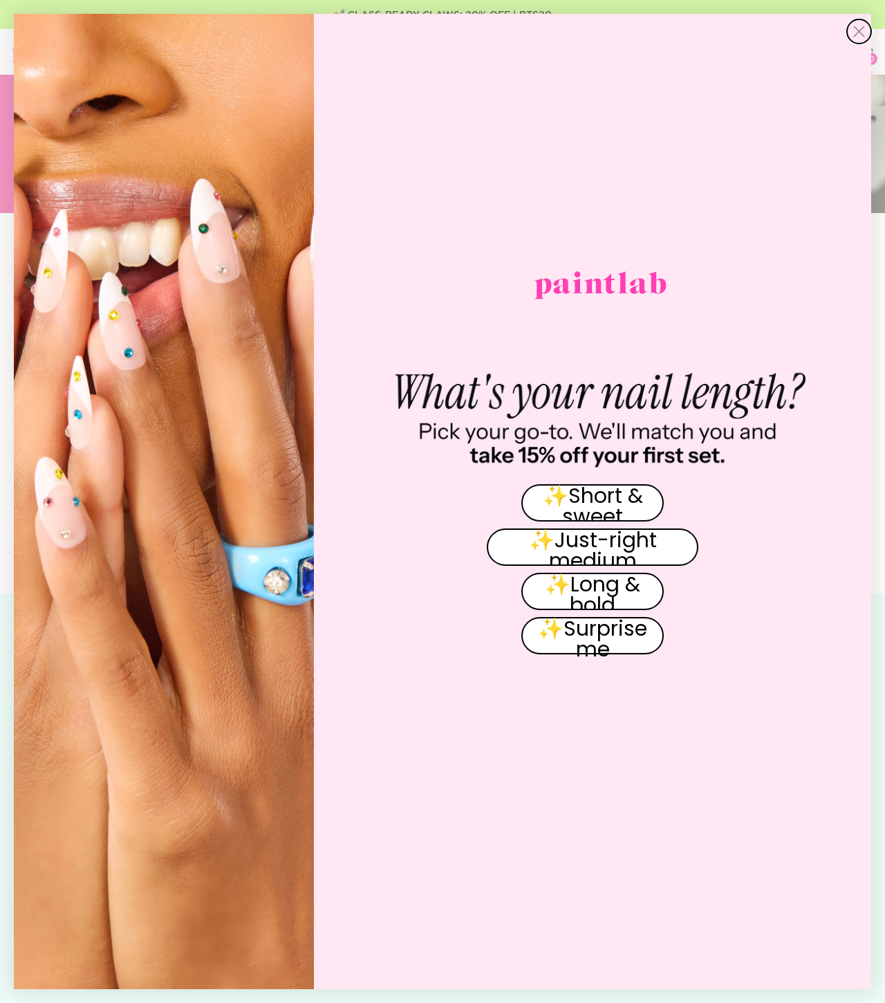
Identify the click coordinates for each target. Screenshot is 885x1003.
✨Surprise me (592, 635)
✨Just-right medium (593, 547)
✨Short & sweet (593, 503)
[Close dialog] (859, 31)
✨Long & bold (592, 591)
